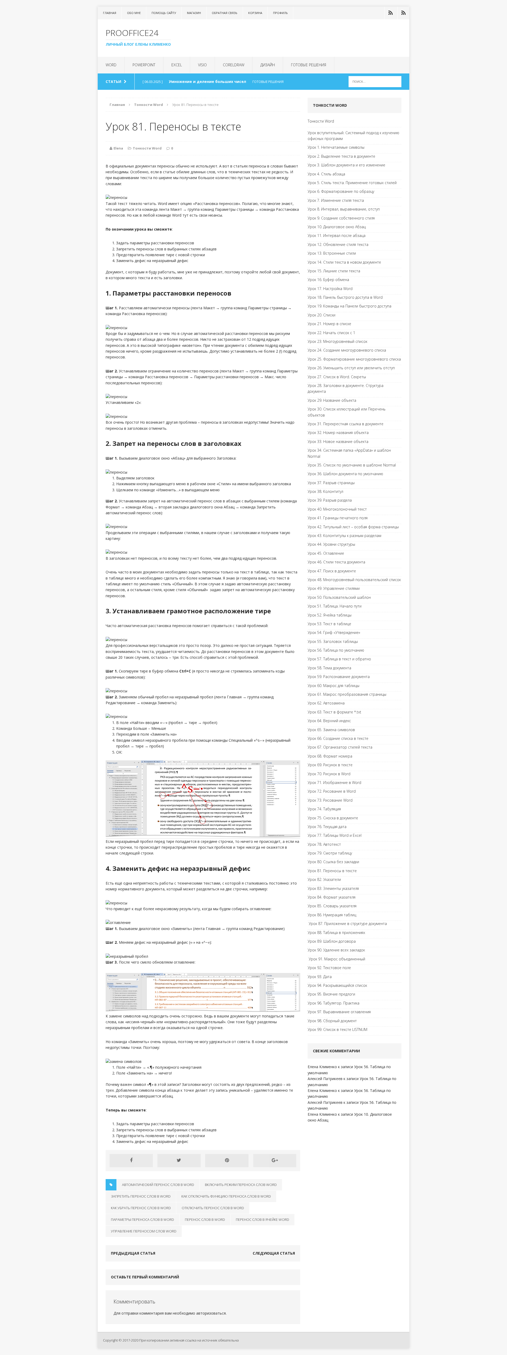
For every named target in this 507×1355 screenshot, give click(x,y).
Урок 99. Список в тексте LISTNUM (337, 1029)
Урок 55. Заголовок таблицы (333, 641)
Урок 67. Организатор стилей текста (340, 747)
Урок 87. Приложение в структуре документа (347, 923)
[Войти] (390, 13)
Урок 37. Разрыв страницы (331, 482)
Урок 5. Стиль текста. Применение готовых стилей (352, 182)
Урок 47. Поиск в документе (332, 570)
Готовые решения (308, 64)
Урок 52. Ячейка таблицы (329, 615)
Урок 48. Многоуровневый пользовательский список (354, 579)
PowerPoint (144, 64)
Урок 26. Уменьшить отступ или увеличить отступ (351, 367)
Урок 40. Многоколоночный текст (337, 509)
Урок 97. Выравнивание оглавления (339, 1011)
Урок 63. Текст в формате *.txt (334, 711)
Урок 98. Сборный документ (332, 1020)
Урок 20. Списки (321, 314)
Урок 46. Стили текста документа (336, 561)
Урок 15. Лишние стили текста (334, 270)
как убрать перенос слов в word (141, 1208)
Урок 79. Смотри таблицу (330, 853)
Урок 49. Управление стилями (334, 588)
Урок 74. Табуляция (324, 808)
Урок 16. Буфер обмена (328, 279)
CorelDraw (233, 64)
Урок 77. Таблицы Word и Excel (335, 835)
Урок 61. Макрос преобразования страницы (347, 694)
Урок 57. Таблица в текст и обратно (339, 658)
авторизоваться (211, 1313)
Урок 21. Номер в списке (329, 323)
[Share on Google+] (275, 1160)
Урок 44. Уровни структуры (331, 544)
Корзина (255, 13)
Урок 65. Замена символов (331, 729)
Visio (202, 64)
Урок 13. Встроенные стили (332, 253)
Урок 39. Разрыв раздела (330, 500)
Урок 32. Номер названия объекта (338, 432)
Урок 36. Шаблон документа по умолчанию (345, 473)
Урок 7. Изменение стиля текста (336, 200)
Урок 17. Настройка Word (330, 288)
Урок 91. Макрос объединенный (336, 958)
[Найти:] (375, 81)
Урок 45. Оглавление (326, 553)
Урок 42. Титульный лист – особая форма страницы (353, 526)
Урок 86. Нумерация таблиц (332, 914)
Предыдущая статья (133, 1253)
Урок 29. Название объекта (332, 400)
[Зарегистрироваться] (403, 13)
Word (111, 64)
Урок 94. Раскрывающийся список (337, 985)
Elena (118, 148)
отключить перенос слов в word (213, 1208)
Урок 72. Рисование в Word (332, 791)
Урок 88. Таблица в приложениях (336, 932)
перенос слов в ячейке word (262, 1219)
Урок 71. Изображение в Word (334, 782)
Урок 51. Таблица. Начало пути (335, 606)
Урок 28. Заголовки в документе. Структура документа (345, 388)
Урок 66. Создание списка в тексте (338, 738)
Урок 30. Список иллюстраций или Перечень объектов (347, 411)
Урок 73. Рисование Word (330, 800)
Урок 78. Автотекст (324, 844)
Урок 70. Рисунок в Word (329, 773)
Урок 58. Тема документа (329, 667)
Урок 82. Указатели (324, 879)
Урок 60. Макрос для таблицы (333, 685)
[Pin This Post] (226, 1160)
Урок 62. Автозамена (326, 702)
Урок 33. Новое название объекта (338, 441)
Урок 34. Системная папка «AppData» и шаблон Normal (349, 453)
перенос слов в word (205, 1219)
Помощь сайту (164, 13)
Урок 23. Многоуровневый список (337, 341)
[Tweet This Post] (179, 1160)
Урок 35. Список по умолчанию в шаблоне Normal (352, 465)
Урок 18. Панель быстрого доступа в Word (345, 297)
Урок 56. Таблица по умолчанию (336, 650)
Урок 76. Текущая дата (327, 826)
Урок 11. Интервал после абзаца (336, 235)
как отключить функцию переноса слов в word (226, 1196)
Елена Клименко (322, 1066)
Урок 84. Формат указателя (331, 897)
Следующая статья (274, 1253)
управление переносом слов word (143, 1231)
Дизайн (267, 64)
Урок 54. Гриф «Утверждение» (334, 632)
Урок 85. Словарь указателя (332, 905)
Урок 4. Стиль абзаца (326, 173)
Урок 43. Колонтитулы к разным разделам (344, 535)
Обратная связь (224, 13)
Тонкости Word (147, 148)
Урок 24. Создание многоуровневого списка (347, 350)
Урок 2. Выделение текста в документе (341, 156)
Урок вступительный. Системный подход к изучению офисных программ (353, 135)
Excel (176, 64)
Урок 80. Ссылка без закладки (333, 861)
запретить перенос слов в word (141, 1196)
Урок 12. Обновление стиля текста (338, 244)
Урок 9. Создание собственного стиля (341, 218)
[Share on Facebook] (131, 1160)
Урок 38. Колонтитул (325, 491)
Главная (109, 13)
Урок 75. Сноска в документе (333, 817)
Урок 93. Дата (320, 976)
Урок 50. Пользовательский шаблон (339, 597)
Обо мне (134, 13)
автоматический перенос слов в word (158, 1184)
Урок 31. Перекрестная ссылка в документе (345, 423)
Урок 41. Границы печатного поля (338, 517)
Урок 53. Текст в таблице (329, 623)
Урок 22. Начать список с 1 (331, 332)
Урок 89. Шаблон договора (332, 941)
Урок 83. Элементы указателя (333, 888)
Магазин (194, 13)
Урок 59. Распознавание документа (339, 676)
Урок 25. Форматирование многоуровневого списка (354, 359)
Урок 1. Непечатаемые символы (336, 147)
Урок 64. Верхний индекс (329, 720)
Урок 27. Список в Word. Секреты (337, 376)
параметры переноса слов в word (142, 1219)
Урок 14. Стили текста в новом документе (344, 262)
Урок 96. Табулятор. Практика (333, 1003)
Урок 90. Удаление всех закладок (336, 949)
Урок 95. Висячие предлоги (331, 994)
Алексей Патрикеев (325, 1078)
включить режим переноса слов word (241, 1184)
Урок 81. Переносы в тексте (332, 870)
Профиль (280, 13)
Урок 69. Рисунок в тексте (330, 764)
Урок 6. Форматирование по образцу (341, 191)
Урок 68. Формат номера (330, 756)
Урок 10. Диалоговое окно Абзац (337, 226)
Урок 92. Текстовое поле (329, 967)
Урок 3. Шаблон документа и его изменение (346, 164)
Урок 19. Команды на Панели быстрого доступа (349, 306)
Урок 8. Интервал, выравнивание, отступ (344, 209)
